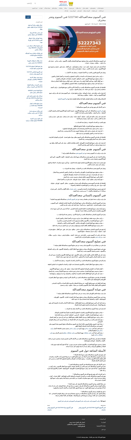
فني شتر (68, 401)
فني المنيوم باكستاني (72, 199)
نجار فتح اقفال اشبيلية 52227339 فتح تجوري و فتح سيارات (34, 67)
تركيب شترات (73, 189)
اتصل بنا (104, 422)
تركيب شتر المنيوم (82, 401)
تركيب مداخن (88, 328)
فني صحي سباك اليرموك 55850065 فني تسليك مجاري (35, 33)
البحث (28, 17)
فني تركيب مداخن (74, 328)
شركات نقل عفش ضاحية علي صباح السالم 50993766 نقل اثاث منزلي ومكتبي (34, 98)
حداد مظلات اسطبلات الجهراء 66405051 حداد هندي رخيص (34, 62)
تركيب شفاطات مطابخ (69, 333)
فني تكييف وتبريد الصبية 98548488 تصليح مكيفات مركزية (34, 119)
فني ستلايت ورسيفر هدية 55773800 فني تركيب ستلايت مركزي (35, 113)
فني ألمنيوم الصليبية (63, 99)
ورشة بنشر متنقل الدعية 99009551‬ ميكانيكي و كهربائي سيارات (34, 79)
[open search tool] (35, 3)
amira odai (102, 24)
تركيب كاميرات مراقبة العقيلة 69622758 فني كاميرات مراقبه (34, 86)
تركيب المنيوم (96, 401)
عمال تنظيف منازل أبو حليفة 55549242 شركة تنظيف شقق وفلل (34, 27)
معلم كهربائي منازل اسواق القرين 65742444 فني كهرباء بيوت (35, 40)
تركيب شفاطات (88, 333)
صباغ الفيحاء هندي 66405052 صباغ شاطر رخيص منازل (35, 91)
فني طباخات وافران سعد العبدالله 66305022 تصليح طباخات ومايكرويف (33, 55)
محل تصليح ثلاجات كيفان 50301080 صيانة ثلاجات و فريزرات (36, 105)
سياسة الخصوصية (101, 426)
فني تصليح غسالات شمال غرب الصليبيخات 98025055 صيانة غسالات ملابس (34, 47)
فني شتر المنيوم (62, 401)
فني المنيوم (87, 24)
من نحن (104, 429)
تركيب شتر (98, 237)
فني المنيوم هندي (80, 153)
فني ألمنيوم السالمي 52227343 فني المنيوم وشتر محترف (34, 73)
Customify (78, 437)
